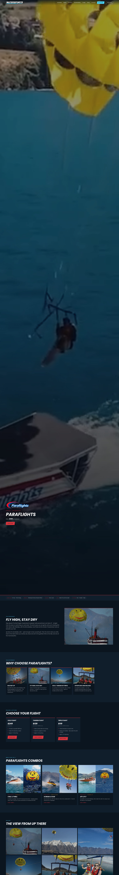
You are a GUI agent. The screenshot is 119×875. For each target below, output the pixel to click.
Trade (83, 2)
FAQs (88, 2)
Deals (65, 2)
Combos (70, 2)
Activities (59, 2)
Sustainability (77, 2)
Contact (93, 2)
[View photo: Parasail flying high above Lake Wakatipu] (23, 841)
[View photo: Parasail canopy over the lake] (95, 841)
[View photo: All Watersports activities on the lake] (59, 841)
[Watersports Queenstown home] (14, 2)
